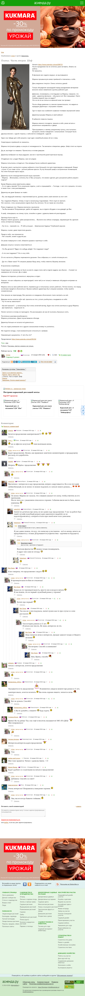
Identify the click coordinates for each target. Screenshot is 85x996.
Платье (4, 378)
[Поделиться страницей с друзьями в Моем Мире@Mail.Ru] (17, 362)
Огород (22, 897)
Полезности (7, 911)
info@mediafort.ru (28, 992)
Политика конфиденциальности (41, 984)
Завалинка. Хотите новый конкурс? (14, 380)
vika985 (10, 461)
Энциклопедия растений (10, 914)
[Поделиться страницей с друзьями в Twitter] (19, 362)
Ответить (11, 436)
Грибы (22, 914)
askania (10, 430)
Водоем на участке (64, 902)
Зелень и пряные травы (28, 902)
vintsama (11, 663)
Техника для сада (44, 926)
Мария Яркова (12, 767)
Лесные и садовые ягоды (28, 899)
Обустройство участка (67, 892)
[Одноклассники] (29, 884)
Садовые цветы (43, 902)
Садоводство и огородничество (26, 893)
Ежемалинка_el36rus (14, 682)
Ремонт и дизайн (63, 942)
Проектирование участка (66, 920)
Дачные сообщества (9, 897)
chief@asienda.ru (53, 987)
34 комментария (66, 355)
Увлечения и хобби (64, 965)
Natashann (17, 522)
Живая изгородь (63, 908)
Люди (4, 905)
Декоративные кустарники (47, 899)
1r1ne (13, 56)
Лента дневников (8, 895)
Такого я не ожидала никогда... (12, 373)
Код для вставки (46, 362)
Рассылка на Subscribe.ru (69, 884)
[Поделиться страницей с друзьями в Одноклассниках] (12, 362)
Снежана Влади (13, 717)
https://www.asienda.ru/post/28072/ (50, 64)
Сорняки (22, 912)
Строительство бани (65, 947)
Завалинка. (25, 56)
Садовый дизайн (63, 918)
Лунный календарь (8, 919)
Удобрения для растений (28, 917)
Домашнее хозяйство (66, 953)
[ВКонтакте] (25, 884)
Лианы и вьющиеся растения (48, 907)
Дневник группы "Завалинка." (14, 369)
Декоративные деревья (46, 897)
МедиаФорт (15, 985)
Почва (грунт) (24, 919)
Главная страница (9, 892)
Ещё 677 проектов (10, 396)
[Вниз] (83, 413)
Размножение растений (28, 909)
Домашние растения (45, 913)
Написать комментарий (11, 426)
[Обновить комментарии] (83, 410)
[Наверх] (83, 406)
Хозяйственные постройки (66, 945)
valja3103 (11, 481)
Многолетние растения (45, 904)
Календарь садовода (9, 916)
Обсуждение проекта (64, 975)
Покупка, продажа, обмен (10, 924)
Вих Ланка (11, 568)
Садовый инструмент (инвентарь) (45, 929)
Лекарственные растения (10, 921)
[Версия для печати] (55, 362)
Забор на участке (64, 911)
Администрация (43, 982)
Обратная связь (29, 982)
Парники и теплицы (26, 926)
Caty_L (10, 440)
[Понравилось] (40, 430)
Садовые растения (26, 904)
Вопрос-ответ (6, 903)
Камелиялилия (13, 785)
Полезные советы (8, 926)
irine (7, 343)
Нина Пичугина (42, 987)
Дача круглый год (64, 958)
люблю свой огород (14, 758)
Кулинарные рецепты (65, 968)
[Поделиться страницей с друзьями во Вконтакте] (14, 362)
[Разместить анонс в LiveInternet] (25, 362)
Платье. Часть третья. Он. (11, 374)
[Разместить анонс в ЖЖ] (34, 362)
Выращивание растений (28, 907)
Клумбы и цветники (64, 899)
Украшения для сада (65, 925)
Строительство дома (65, 940)
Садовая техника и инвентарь (45, 923)
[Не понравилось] (38, 430)
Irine (2, 52)
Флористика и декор (45, 916)
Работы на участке (64, 956)
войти (6, 822)
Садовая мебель (63, 923)
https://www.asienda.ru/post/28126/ (24, 339)
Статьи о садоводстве (9, 900)
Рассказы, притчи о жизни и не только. (21, 346)
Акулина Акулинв (13, 739)
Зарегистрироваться (10, 820)
